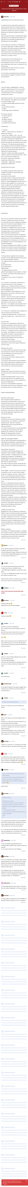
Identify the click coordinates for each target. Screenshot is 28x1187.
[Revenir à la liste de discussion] (4, 1)
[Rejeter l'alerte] (26, 1181)
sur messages (13, 1)
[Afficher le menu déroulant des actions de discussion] (26, 1)
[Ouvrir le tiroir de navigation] (1, 1)
